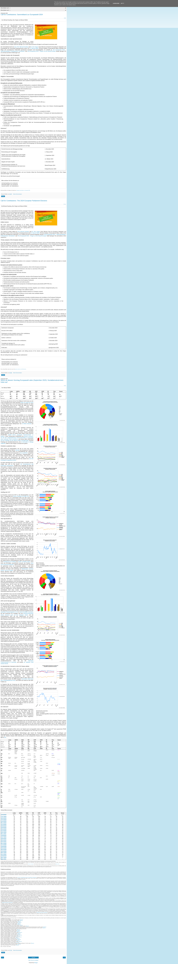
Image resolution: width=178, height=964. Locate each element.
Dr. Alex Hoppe (34, 46)
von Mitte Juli (25, 496)
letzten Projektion (17, 496)
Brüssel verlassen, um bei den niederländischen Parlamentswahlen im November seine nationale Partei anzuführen (17, 438)
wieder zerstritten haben (24, 561)
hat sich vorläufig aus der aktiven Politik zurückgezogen (15, 440)
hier (5, 737)
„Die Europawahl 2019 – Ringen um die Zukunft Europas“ (41, 51)
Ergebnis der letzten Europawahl (7, 902)
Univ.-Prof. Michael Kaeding (21, 46)
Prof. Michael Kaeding (23, 231)
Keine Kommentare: (17, 194)
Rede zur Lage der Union (27, 402)
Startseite (33, 957)
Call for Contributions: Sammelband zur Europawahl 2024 (22, 14)
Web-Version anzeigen (33, 960)
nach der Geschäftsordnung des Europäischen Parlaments (27, 877)
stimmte (17, 450)
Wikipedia (21, 919)
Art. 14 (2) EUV (24, 453)
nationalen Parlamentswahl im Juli (9, 612)
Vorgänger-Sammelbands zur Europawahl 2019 (23, 190)
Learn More (116, 3)
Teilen (3, 196)
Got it (122, 3)
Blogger (36, 962)
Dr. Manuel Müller (34, 48)
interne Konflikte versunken (26, 612)
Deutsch (65, 204)
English (65, 385)
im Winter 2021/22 (26, 423)
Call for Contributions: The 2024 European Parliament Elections (24, 201)
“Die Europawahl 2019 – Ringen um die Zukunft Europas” (32, 235)
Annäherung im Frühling (9, 561)
